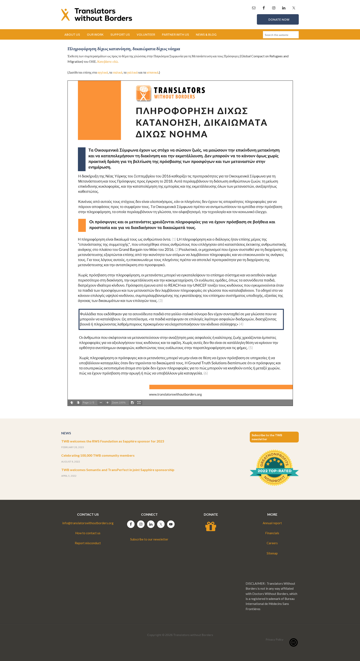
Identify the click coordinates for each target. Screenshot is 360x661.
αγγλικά (103, 72)
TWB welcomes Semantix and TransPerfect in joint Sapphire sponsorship (117, 470)
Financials (272, 533)
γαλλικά (132, 72)
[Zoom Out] (101, 402)
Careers (272, 543)
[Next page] (78, 402)
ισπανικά (152, 72)
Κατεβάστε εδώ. (108, 61)
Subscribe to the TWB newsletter (267, 437)
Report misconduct (88, 543)
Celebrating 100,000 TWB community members (98, 455)
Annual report (272, 523)
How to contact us (87, 533)
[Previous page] (72, 402)
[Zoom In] (107, 402)
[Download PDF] (132, 402)
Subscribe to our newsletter (149, 539)
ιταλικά (117, 72)
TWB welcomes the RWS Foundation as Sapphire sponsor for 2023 (112, 441)
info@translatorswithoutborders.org (88, 523)
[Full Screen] (139, 402)
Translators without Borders (96, 14)
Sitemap (272, 553)
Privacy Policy (274, 639)
